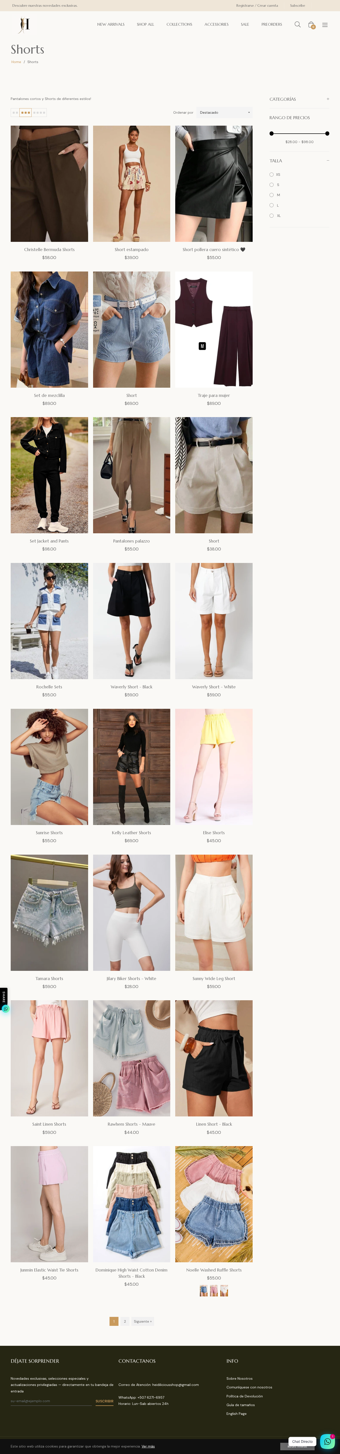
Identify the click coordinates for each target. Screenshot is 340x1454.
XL (278, 215)
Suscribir (104, 1401)
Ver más (148, 1446)
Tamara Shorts (49, 978)
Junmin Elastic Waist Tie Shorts (49, 1270)
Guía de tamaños (241, 1405)
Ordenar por (183, 112)
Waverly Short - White (214, 687)
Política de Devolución (245, 1396)
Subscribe (297, 5)
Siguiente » (143, 1321)
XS (278, 174)
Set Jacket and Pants (49, 541)
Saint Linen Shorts (49, 1124)
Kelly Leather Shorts (131, 832)
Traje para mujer (214, 395)
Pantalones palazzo (131, 541)
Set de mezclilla (49, 395)
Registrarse (297, 1447)
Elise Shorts (214, 832)
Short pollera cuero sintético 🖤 (214, 249)
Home (16, 62)
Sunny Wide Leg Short (214, 978)
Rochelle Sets (49, 687)
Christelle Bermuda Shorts (49, 249)
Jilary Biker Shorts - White (131, 978)
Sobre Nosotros (240, 1378)
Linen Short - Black (214, 1124)
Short (131, 395)
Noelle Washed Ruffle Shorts (214, 1270)
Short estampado (132, 249)
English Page (237, 1413)
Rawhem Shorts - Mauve (131, 1124)
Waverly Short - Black (131, 687)
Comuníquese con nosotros (249, 1387)
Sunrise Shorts (49, 832)
